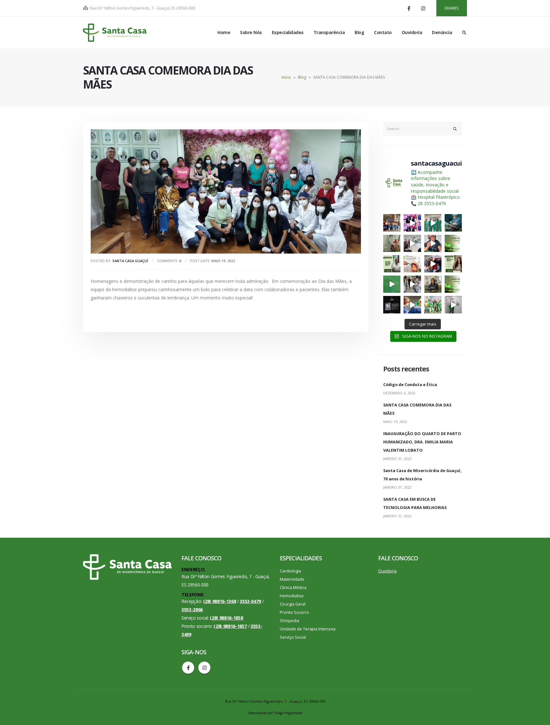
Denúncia (442, 32)
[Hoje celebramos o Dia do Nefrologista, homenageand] (412, 263)
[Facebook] (409, 8)
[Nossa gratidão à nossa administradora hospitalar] (432, 284)
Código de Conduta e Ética (410, 384)
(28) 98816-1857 (230, 626)
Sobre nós (251, 32)
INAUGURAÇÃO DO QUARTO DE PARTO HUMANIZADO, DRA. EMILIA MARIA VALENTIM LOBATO (422, 442)
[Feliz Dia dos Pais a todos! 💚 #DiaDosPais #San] (432, 243)
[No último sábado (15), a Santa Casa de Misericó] (432, 222)
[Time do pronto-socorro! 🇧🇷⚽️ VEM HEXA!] (453, 304)
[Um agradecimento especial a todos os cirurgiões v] (453, 222)
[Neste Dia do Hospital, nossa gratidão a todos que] (412, 304)
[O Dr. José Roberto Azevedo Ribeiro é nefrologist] (391, 263)
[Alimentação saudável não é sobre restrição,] (453, 263)
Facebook (188, 668)
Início (286, 77)
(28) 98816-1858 (226, 618)
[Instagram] (423, 8)
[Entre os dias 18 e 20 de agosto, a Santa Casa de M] (412, 222)
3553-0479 (250, 601)
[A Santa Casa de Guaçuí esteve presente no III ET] (391, 222)
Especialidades (288, 32)
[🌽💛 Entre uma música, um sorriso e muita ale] (432, 263)
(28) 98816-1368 (219, 601)
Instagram (204, 668)
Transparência (329, 32)
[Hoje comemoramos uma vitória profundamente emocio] (412, 284)
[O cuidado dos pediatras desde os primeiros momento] (391, 284)
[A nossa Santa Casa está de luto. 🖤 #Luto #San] (391, 304)
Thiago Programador (288, 713)
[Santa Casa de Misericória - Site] (115, 33)
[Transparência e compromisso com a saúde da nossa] (453, 243)
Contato (383, 32)
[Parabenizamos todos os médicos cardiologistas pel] (391, 243)
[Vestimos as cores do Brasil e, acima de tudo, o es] (432, 304)
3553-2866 (192, 610)
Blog (359, 32)
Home (223, 32)
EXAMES (451, 8)
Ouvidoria (412, 32)
